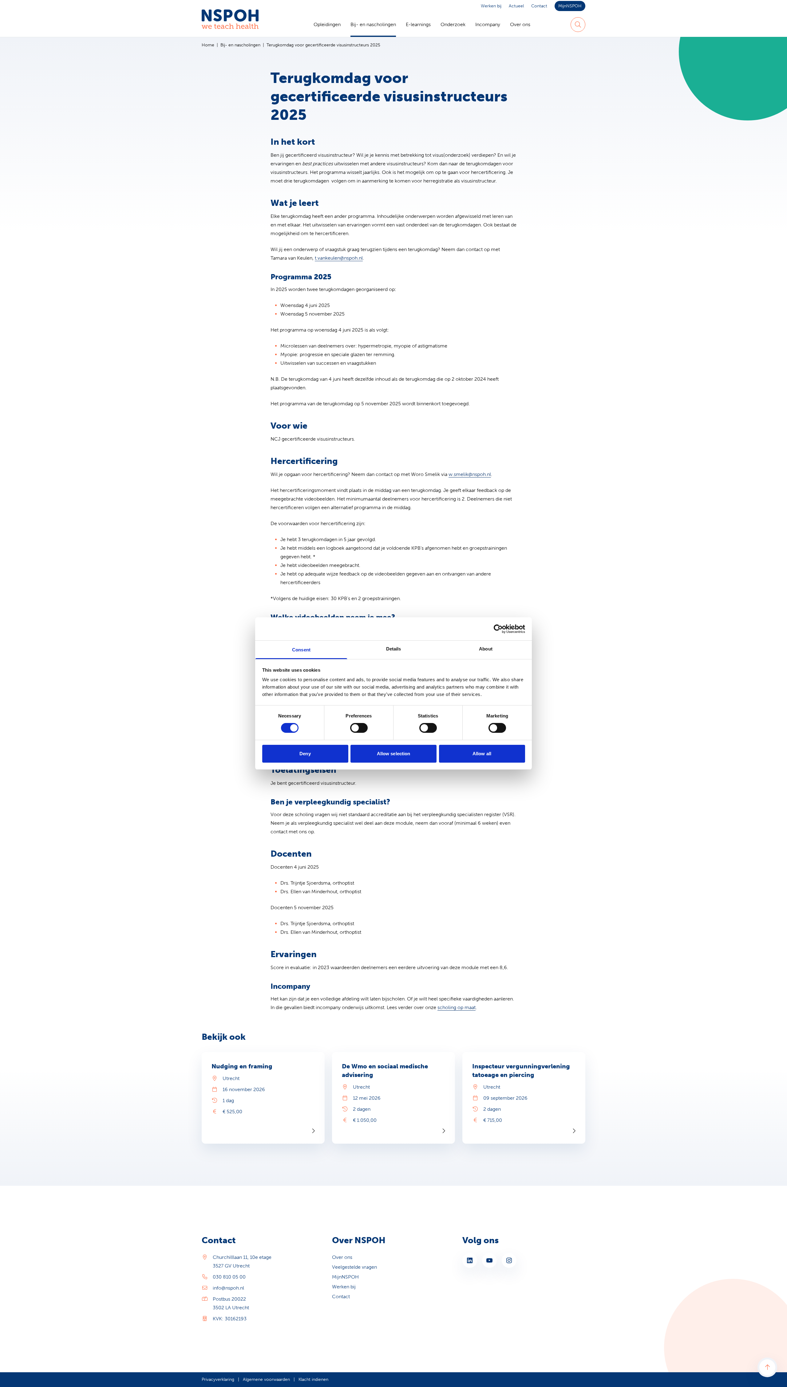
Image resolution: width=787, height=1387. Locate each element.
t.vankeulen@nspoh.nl (339, 258)
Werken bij (491, 6)
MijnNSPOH (570, 6)
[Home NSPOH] (230, 24)
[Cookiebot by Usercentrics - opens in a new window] (498, 628)
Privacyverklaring (218, 1379)
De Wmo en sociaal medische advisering (385, 1071)
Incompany (487, 24)
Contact (539, 6)
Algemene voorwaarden (266, 1379)
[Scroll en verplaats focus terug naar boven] (767, 1367)
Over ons (520, 24)
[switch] (359, 728)
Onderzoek (453, 24)
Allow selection (393, 753)
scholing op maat (456, 1007)
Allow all (482, 753)
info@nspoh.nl (228, 1288)
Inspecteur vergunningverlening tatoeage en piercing (521, 1071)
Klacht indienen (313, 1379)
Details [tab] (393, 648)
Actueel (516, 6)
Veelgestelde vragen (354, 1267)
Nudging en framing (242, 1066)
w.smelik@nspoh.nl (470, 474)
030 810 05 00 (229, 1277)
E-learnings (418, 24)
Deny (304, 753)
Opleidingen (327, 24)
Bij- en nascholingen (373, 24)
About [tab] (485, 648)
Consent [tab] (301, 649)
